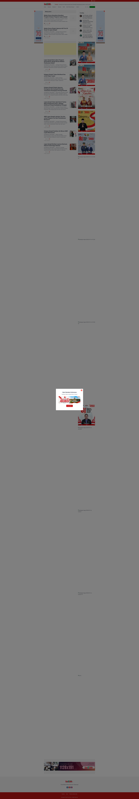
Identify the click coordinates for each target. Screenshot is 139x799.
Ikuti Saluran (69, 405)
